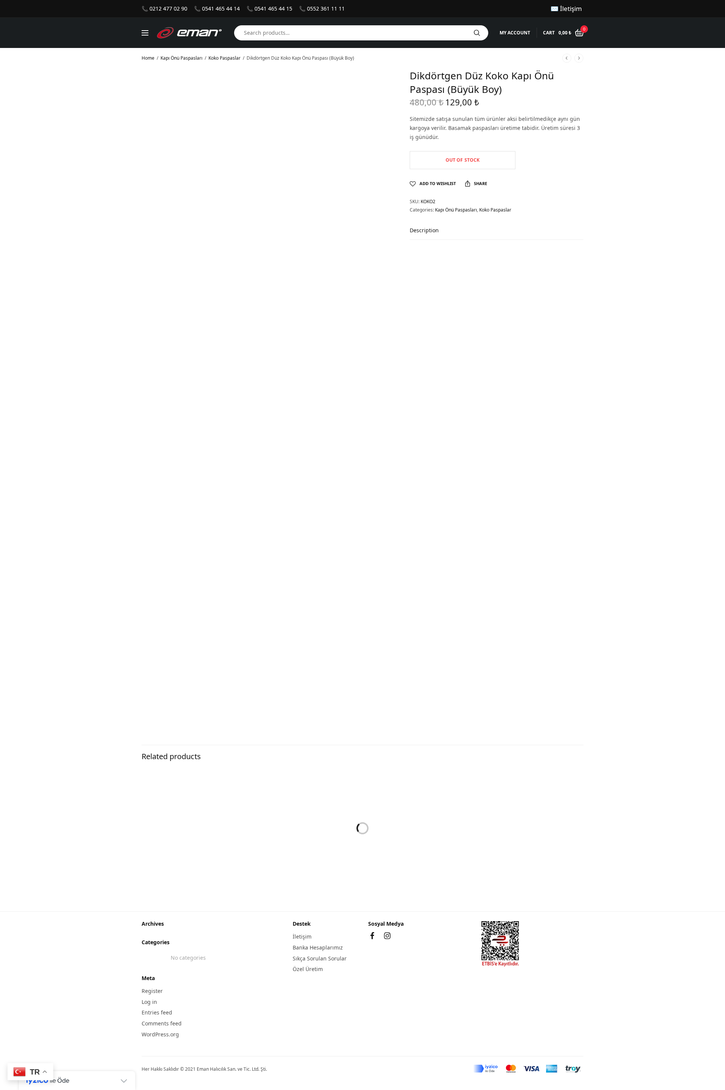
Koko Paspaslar (224, 58)
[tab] (430, 234)
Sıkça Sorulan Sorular (320, 958)
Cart (549, 33)
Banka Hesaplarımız (318, 947)
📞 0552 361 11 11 (322, 8)
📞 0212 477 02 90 (164, 8)
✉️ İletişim (566, 8)
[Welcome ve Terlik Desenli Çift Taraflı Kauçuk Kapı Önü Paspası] (513, 828)
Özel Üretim (308, 969)
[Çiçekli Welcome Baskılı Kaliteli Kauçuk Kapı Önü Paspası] (211, 828)
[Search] (477, 33)
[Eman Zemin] (189, 33)
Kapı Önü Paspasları (181, 58)
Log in (149, 1001)
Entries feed (157, 1012)
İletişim (302, 936)
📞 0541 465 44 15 (269, 8)
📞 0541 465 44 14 (217, 8)
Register (152, 990)
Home (148, 58)
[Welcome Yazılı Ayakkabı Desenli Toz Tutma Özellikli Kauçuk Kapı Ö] (362, 828)
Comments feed (162, 1023)
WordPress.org (160, 1034)
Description (424, 231)
